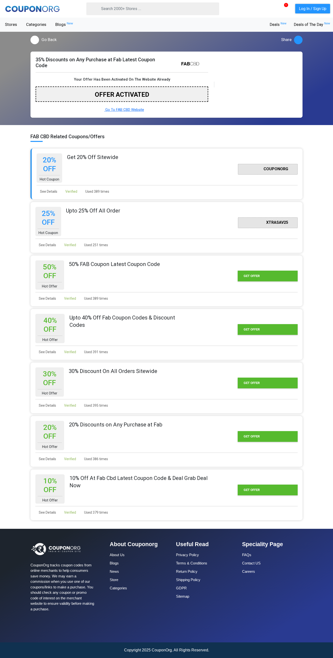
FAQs (246, 555)
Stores (11, 24)
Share (286, 39)
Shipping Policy (188, 580)
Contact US (251, 563)
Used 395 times (95, 405)
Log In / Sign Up (312, 8)
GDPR (181, 588)
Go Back (49, 39)
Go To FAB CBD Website (124, 109)
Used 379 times (95, 512)
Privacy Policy (187, 555)
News (114, 571)
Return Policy (186, 571)
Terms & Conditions (191, 563)
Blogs (64, 24)
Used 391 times (95, 352)
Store (114, 580)
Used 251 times (95, 245)
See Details (48, 191)
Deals (278, 24)
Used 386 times (95, 459)
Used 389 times (97, 191)
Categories (36, 24)
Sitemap (182, 596)
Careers (248, 571)
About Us (117, 555)
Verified (71, 191)
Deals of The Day (312, 24)
